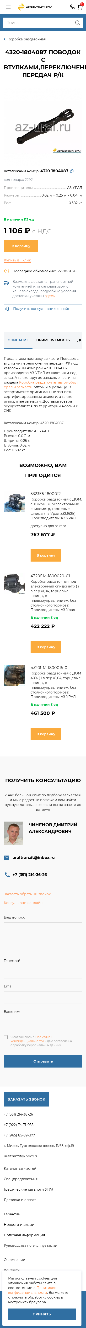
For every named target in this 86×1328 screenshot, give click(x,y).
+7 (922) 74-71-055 (18, 1125)
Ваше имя (12, 1012)
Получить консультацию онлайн (41, 309)
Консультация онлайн (23, 903)
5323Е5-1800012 (46, 493)
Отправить (43, 1061)
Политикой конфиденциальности (31, 1039)
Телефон (12, 961)
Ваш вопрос (14, 917)
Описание (18, 340)
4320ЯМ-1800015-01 (50, 667)
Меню (8, 7)
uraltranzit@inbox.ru (33, 857)
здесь (50, 296)
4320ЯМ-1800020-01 (50, 576)
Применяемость (53, 340)
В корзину (21, 246)
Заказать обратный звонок (27, 894)
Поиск (77, 23)
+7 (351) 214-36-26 (72, 7)
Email (8, 986)
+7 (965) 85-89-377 (19, 1135)
